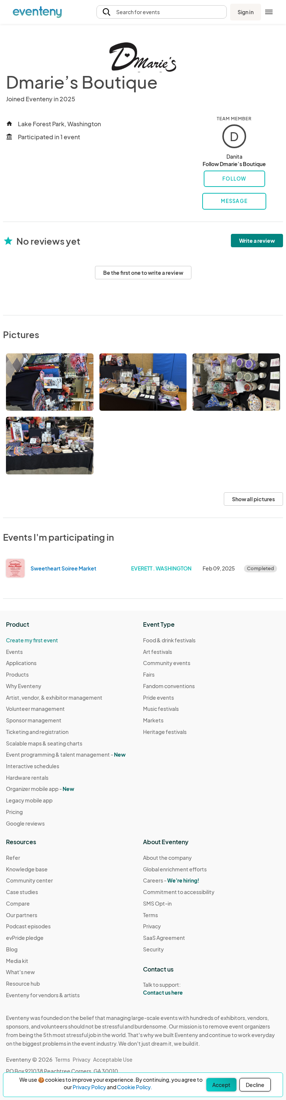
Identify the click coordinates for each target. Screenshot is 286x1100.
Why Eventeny (23, 686)
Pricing (14, 811)
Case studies (22, 891)
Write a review (257, 240)
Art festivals (157, 651)
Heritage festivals (165, 731)
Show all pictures (253, 499)
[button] (161, 12)
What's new (20, 972)
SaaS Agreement (164, 937)
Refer (13, 857)
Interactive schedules (32, 766)
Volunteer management (35, 708)
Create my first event (32, 640)
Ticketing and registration (37, 731)
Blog (12, 949)
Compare (18, 903)
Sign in (246, 12)
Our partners (21, 915)
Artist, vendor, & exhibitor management (54, 697)
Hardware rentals (27, 777)
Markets (153, 720)
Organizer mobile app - (40, 788)
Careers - (171, 880)
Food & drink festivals (169, 640)
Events (14, 651)
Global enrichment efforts (175, 869)
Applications (21, 662)
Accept (221, 1084)
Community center (29, 880)
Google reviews (25, 823)
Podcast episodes (28, 926)
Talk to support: (163, 988)
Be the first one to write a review (143, 272)
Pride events (158, 697)
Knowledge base (27, 869)
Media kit (17, 960)
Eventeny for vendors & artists (43, 995)
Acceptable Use (113, 1059)
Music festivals (161, 708)
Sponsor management (33, 720)
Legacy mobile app (29, 800)
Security (153, 949)
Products (17, 674)
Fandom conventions (169, 686)
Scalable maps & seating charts (44, 743)
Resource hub (23, 983)
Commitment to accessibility (178, 891)
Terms (150, 915)
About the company (167, 857)
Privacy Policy (89, 1087)
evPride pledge (25, 937)
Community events (166, 662)
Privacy (152, 926)
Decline (255, 1084)
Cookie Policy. (134, 1087)
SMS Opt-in (157, 903)
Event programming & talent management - (65, 754)
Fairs (149, 674)
